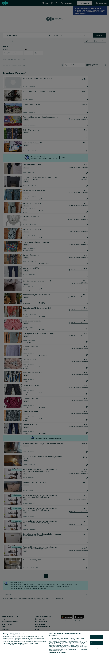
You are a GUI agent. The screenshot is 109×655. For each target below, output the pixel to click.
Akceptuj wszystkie (96, 637)
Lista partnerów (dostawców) (57, 652)
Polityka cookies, (15, 644)
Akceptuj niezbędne (96, 643)
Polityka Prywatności (26, 644)
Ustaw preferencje (97, 648)
